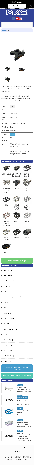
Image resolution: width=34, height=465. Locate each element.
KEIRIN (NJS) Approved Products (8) (14, 297)
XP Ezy (16, 188)
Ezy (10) (6, 291)
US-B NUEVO (6, 174)
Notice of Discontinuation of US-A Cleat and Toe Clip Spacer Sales (23, 435)
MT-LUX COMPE (6, 239)
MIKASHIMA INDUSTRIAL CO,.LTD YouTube (17, 18)
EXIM (6, 205)
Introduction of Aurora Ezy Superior (24, 423)
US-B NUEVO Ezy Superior (16, 175)
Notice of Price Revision (22, 401)
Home (4, 30)
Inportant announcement (22, 397)
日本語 (14, 2)
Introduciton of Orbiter (22, 411)
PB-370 (6, 252)
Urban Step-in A (27, 189)
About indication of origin (17, 261)
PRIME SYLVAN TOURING (6, 223)
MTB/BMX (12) (8, 340)
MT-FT (16, 238)
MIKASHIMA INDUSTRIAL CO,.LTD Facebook (13, 18)
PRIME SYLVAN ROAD (17, 207)
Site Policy (17, 451)
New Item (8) (8, 275)
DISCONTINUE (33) (9, 324)
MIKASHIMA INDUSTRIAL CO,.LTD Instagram (20, 18)
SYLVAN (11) (7, 334)
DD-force (17, 221)
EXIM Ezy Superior (27, 175)
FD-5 (27, 238)
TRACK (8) (7, 302)
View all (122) (8, 270)
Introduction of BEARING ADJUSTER (23, 388)
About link (11, 448)
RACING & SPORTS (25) (11, 329)
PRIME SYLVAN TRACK (27, 207)
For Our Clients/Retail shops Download (17, 376)
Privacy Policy (22, 448)
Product (19, 385)
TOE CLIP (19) (8, 350)
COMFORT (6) (8, 345)
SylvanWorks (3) (8, 361)
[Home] (17, 12)
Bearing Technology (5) (11, 318)
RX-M (27, 221)
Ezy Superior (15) (9, 281)
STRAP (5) (7, 286)
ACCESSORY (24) (9, 356)
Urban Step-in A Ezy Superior (6, 190)
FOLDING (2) (8, 308)
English (19, 2)
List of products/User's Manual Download (17, 368)
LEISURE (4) (7, 313)
